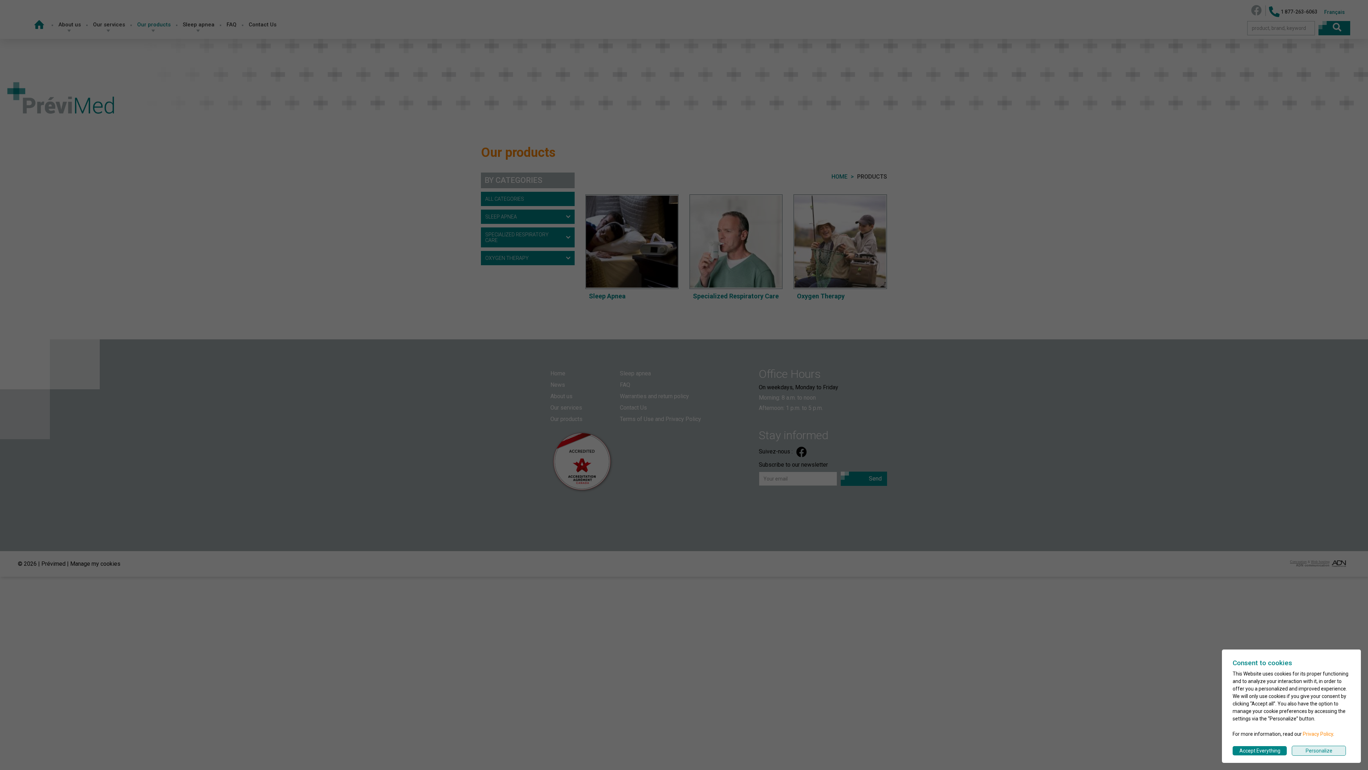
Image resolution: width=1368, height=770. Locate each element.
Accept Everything (1259, 751)
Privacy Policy (1318, 734)
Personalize (1319, 751)
